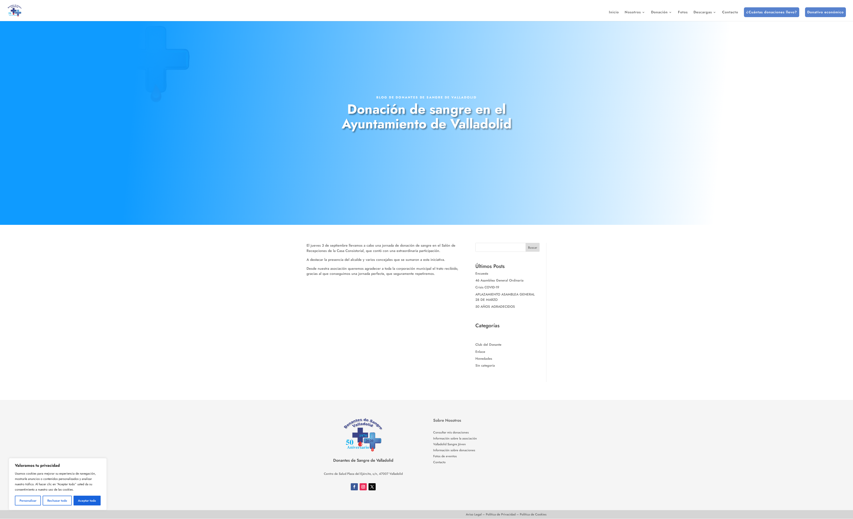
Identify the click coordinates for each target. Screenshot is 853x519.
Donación (659, 13)
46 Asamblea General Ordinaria (499, 280)
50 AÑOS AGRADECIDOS (495, 306)
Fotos (683, 13)
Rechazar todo (57, 500)
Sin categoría (485, 365)
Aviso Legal (474, 514)
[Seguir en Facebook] (354, 486)
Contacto (730, 13)
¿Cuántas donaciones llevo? (771, 12)
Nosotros (633, 13)
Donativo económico (825, 12)
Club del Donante (488, 344)
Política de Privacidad (501, 514)
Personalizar (28, 500)
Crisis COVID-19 (487, 287)
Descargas (703, 13)
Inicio (614, 13)
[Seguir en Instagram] (363, 486)
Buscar (532, 247)
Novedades (483, 358)
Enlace (480, 351)
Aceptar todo (87, 500)
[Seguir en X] (372, 486)
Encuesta (481, 273)
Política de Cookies (533, 514)
